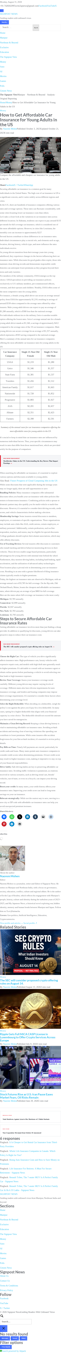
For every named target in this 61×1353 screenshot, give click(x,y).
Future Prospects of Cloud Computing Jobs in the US (33, 481)
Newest (15, 1338)
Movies (3, 76)
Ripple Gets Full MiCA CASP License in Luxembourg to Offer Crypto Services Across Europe (27, 1037)
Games (3, 81)
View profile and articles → (11, 923)
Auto (2, 67)
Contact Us (5, 1281)
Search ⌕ (4, 22)
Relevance (5, 1338)
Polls (2, 86)
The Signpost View (8, 57)
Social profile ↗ (30, 923)
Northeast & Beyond (9, 42)
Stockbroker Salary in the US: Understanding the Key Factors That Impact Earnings (30, 462)
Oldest (23, 1338)
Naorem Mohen (10, 129)
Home (2, 33)
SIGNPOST (9, 14)
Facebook (42, 6)
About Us (4, 1276)
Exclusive (4, 47)
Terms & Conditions (9, 1285)
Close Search (6, 1347)
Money (3, 62)
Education (4, 52)
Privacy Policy (6, 1290)
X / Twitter (19, 185)
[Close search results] (3, 1328)
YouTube (51, 6)
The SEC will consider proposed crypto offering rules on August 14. (28, 647)
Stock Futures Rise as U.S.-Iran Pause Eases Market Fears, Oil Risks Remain (26, 1096)
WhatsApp (28, 185)
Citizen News (6, 91)
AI (1, 71)
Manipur (4, 38)
